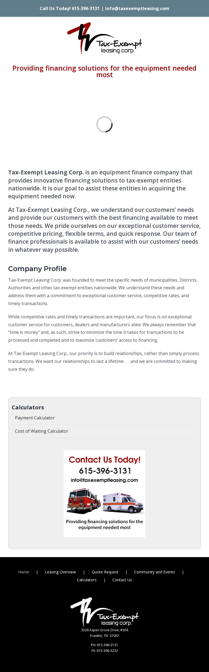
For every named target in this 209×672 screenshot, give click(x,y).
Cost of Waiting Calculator (41, 431)
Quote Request (105, 571)
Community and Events (154, 571)
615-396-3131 (86, 8)
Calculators (87, 579)
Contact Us (122, 579)
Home (23, 571)
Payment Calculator (35, 418)
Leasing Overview (60, 571)
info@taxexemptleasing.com (137, 8)
